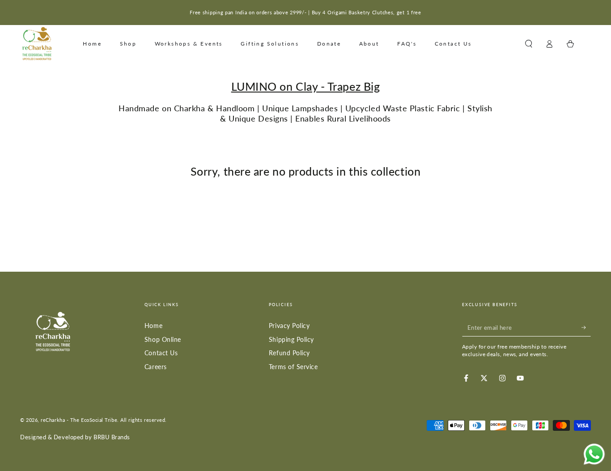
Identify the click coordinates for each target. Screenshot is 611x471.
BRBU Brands (111, 437)
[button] (528, 44)
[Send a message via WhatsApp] (594, 454)
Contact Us (161, 353)
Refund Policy (289, 353)
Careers (155, 366)
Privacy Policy (289, 325)
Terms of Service (293, 366)
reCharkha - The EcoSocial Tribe (79, 420)
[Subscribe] (586, 327)
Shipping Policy (291, 339)
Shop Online (162, 339)
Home (153, 325)
